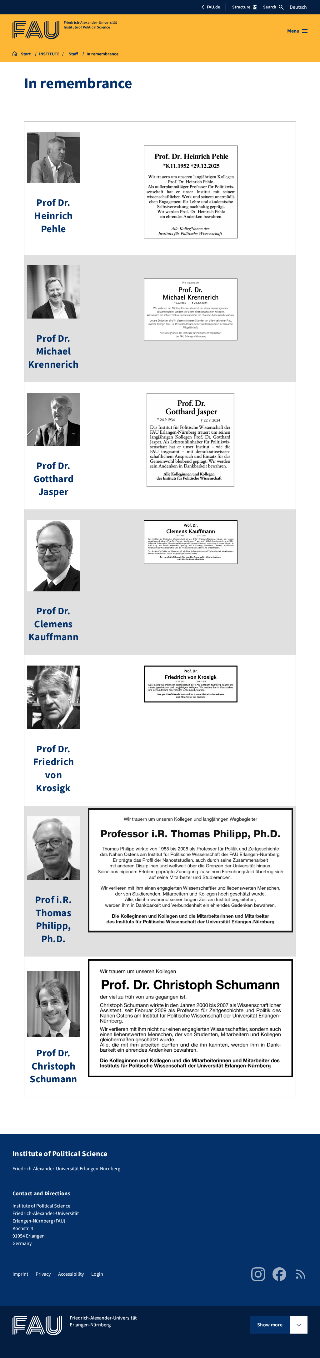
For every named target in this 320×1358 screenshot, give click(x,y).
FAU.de (213, 7)
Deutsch (298, 7)
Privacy (43, 1274)
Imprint (20, 1274)
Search (269, 7)
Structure (241, 7)
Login (97, 1274)
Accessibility (71, 1274)
